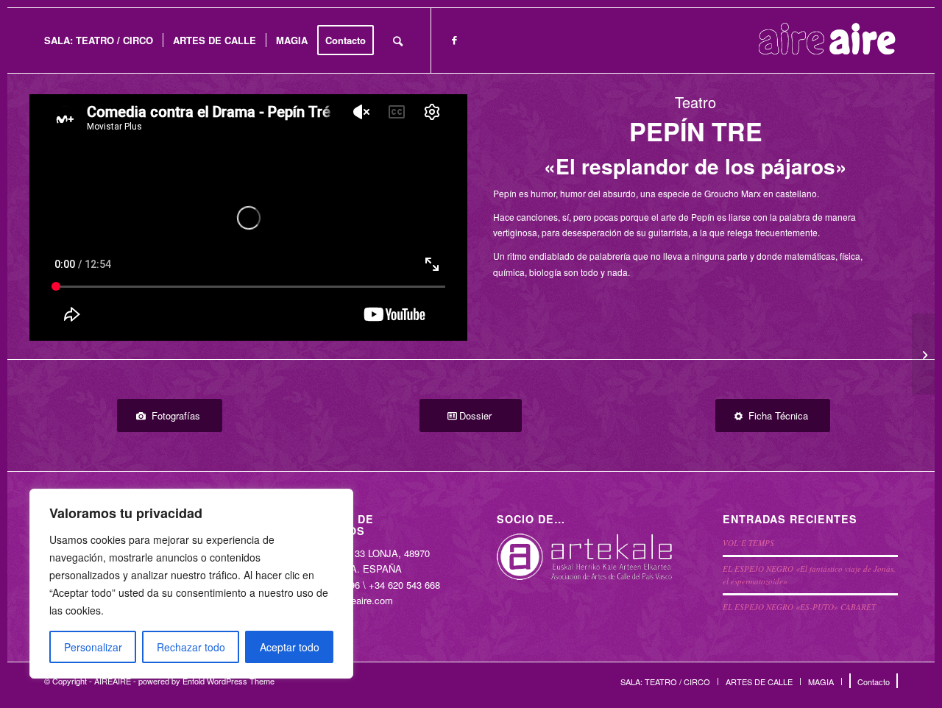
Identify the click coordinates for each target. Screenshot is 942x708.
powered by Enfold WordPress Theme (206, 681)
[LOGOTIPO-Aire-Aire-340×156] (827, 40)
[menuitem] (99, 40)
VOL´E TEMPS (748, 542)
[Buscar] (397, 40)
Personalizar (93, 647)
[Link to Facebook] (454, 40)
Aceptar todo (289, 647)
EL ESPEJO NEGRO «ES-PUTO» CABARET (799, 606)
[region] (191, 584)
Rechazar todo (191, 647)
